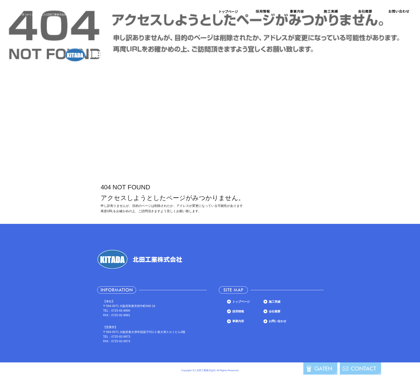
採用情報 (263, 11)
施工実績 (331, 11)
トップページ (229, 11)
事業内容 (297, 11)
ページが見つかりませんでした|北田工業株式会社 (39, 14)
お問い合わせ (399, 11)
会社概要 (365, 11)
